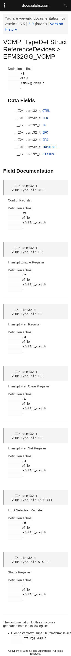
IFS (45, 140)
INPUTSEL (50, 147)
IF (44, 125)
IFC (45, 132)
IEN (45, 118)
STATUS (48, 154)
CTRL (46, 110)
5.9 (31, 24)
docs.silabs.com (35, 5)
